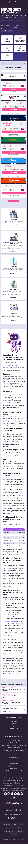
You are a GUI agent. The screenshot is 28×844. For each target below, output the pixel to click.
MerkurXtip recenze (13, 134)
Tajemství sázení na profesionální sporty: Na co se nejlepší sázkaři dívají (13, 750)
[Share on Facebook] (5, 31)
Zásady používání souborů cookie (18, 839)
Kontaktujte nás (14, 763)
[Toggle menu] (2, 1)
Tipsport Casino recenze (13, 175)
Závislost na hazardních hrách (10, 842)
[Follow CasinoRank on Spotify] (18, 793)
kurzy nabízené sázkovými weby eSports (14, 416)
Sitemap (21, 842)
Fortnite (14, 723)
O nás (13, 761)
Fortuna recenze (13, 91)
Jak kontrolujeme (13, 766)
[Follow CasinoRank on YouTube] (15, 793)
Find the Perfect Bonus (14, 743)
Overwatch (14, 721)
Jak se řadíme (13, 768)
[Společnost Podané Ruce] (20, 810)
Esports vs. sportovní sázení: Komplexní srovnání (13, 745)
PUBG (13, 726)
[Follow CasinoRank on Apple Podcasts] (22, 793)
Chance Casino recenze (13, 154)
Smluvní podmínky (6, 839)
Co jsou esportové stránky (13, 740)
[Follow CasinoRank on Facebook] (5, 793)
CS (13, 797)
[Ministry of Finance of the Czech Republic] (9, 810)
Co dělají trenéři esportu (13, 747)
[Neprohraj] (15, 810)
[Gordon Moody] (11, 818)
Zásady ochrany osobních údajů (14, 771)
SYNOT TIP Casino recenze (14, 112)
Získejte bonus (14, 89)
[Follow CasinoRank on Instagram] (8, 793)
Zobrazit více (13, 201)
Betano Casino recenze (14, 195)
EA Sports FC (14, 731)
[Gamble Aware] (14, 814)
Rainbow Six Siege (13, 728)
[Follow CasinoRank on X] (12, 793)
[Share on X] (2, 31)
